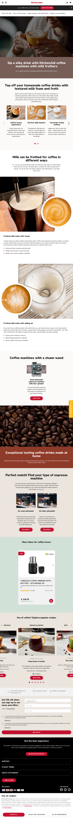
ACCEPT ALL (14, 814)
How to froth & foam (19, 13)
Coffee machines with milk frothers (38, 13)
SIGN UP (37, 732)
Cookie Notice (28, 806)
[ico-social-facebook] (61, 790)
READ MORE (36, 678)
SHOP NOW (36, 398)
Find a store (9, 780)
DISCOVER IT (26, 529)
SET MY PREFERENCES (59, 814)
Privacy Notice (7, 808)
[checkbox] (3, 717)
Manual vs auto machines (57, 13)
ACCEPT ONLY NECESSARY (36, 814)
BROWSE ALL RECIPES (36, 625)
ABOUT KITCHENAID (10, 773)
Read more (7, 720)
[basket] (70, 3)
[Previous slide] (20, 565)
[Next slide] (53, 565)
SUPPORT (6, 761)
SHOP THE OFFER (47, 8)
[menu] (3, 2)
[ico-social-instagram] (69, 790)
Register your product (36, 754)
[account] (67, 3)
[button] (4, 123)
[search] (6, 2)
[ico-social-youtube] (65, 790)
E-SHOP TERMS (8, 767)
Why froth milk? (7, 13)
